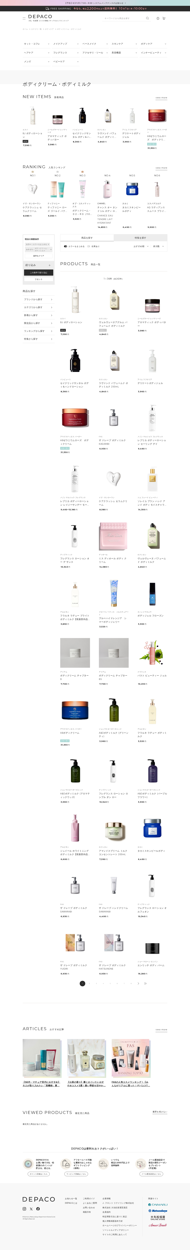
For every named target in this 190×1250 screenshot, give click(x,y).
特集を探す (140, 237)
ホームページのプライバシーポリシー (120, 1225)
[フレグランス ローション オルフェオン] (152, 885)
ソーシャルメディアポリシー (116, 1230)
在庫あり (96, 246)
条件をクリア (38, 256)
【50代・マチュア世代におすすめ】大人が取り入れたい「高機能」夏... (41, 1084)
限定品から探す (32, 323)
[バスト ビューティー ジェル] (152, 653)
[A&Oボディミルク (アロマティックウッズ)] (75, 771)
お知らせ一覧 (71, 1198)
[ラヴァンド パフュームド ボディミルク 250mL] (107, 116)
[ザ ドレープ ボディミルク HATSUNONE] (114, 942)
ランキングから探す (34, 331)
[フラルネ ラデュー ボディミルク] (152, 710)
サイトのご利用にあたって (115, 1234)
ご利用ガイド (89, 1198)
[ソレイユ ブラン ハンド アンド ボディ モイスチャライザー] (152, 478)
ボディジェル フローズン (151, 615)
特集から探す (31, 338)
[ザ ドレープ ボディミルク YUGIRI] (75, 942)
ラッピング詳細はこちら (76, 1174)
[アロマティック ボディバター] (58, 116)
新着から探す (31, 315)
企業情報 (107, 1198)
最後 (145, 983)
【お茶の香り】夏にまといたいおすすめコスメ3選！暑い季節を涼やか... (86, 1084)
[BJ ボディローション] (33, 116)
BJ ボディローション (71, 322)
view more (161, 97)
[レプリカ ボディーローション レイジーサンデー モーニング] (75, 478)
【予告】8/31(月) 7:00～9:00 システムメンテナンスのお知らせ (94, 3)
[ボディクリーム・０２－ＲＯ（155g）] (82, 189)
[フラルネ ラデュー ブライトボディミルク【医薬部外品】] (75, 593)
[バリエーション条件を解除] (48, 244)
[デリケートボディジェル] (132, 116)
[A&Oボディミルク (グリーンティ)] (114, 710)
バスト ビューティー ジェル (152, 675)
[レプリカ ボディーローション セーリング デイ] (152, 417)
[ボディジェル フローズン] (152, 593)
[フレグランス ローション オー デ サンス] (75, 536)
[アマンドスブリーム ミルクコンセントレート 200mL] (114, 828)
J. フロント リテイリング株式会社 (118, 1203)
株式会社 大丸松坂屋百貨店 (115, 1207)
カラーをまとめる (76, 246)
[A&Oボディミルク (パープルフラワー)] (152, 771)
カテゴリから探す (33, 307)
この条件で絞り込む (38, 272)
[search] (148, 18)
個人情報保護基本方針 (113, 1221)
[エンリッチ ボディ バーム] (152, 942)
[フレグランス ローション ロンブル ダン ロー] (114, 771)
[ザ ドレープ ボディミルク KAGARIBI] (114, 417)
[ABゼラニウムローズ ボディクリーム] (157, 116)
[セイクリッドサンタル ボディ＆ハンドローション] (82, 116)
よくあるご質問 (90, 1203)
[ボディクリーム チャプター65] (114, 653)
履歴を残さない (160, 1111)
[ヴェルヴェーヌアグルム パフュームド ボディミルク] (114, 299)
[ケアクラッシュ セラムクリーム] (33, 189)
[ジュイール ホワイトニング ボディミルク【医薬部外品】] (75, 828)
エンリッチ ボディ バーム (151, 965)
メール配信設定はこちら (151, 1174)
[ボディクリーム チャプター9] (75, 653)
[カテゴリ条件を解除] (50, 249)
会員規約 (107, 1212)
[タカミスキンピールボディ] (132, 189)
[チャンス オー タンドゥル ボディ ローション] (107, 189)
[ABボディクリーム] (75, 710)
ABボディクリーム (69, 732)
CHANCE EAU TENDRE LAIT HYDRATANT (105, 219)
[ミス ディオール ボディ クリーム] (114, 536)
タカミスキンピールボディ (151, 850)
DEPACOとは (71, 1203)
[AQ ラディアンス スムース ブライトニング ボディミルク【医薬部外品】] (157, 189)
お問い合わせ (89, 1207)
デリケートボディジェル (150, 383)
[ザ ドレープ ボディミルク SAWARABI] (75, 885)
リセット (39, 279)
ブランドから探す (33, 299)
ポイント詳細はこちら (38, 1174)
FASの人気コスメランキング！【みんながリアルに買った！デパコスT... (131, 1084)
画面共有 (87, 1212)
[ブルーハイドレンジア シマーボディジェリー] (114, 593)
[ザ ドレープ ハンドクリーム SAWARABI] (114, 885)
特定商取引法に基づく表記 (115, 1216)
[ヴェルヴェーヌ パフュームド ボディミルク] (152, 536)
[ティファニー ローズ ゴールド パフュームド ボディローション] (58, 189)
